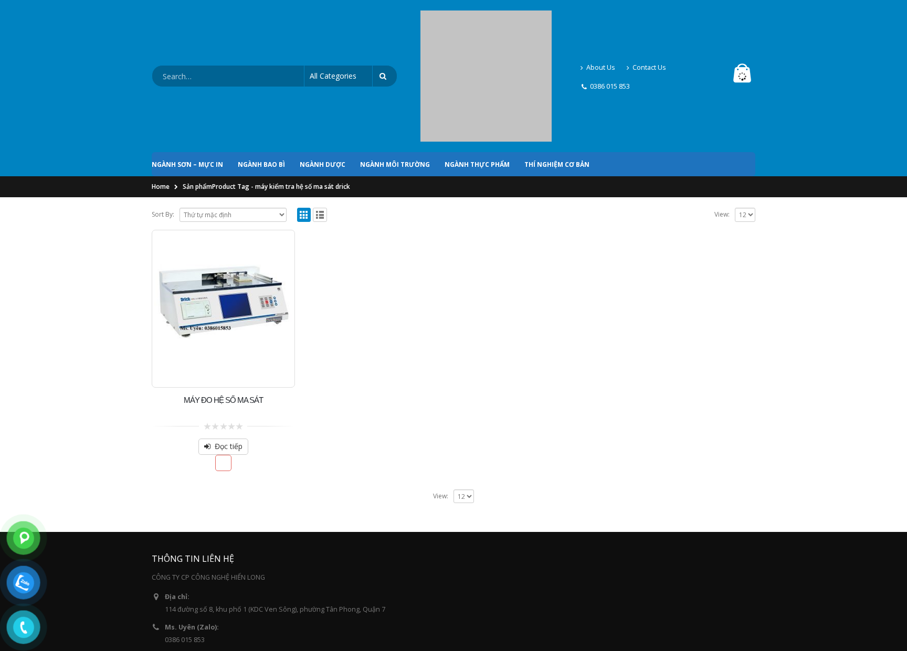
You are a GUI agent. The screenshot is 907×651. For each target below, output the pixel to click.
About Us (600, 22)
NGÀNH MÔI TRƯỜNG (395, 74)
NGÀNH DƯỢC (322, 74)
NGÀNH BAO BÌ (261, 74)
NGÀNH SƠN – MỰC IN (187, 74)
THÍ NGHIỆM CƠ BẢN (556, 74)
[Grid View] (304, 125)
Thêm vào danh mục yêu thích (223, 373)
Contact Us (649, 22)
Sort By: (163, 124)
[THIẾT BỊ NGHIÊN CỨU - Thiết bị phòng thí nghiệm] (486, 31)
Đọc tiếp (228, 356)
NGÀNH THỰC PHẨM (477, 74)
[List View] (320, 125)
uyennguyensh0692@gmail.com (214, 580)
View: (722, 124)
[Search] (385, 31)
